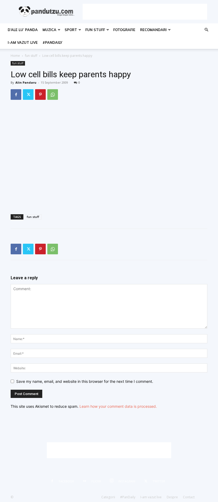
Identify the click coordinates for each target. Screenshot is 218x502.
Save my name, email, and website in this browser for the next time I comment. (84, 381)
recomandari (153, 30)
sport (71, 30)
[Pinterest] (40, 94)
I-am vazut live (23, 42)
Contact (189, 497)
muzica (49, 30)
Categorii (108, 497)
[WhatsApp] (52, 94)
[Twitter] (28, 94)
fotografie (124, 30)
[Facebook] (16, 94)
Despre (172, 497)
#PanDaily (52, 42)
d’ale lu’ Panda (23, 30)
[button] (206, 29)
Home (15, 55)
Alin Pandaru (25, 82)
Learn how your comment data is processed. (118, 406)
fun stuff (95, 30)
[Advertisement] (145, 12)
